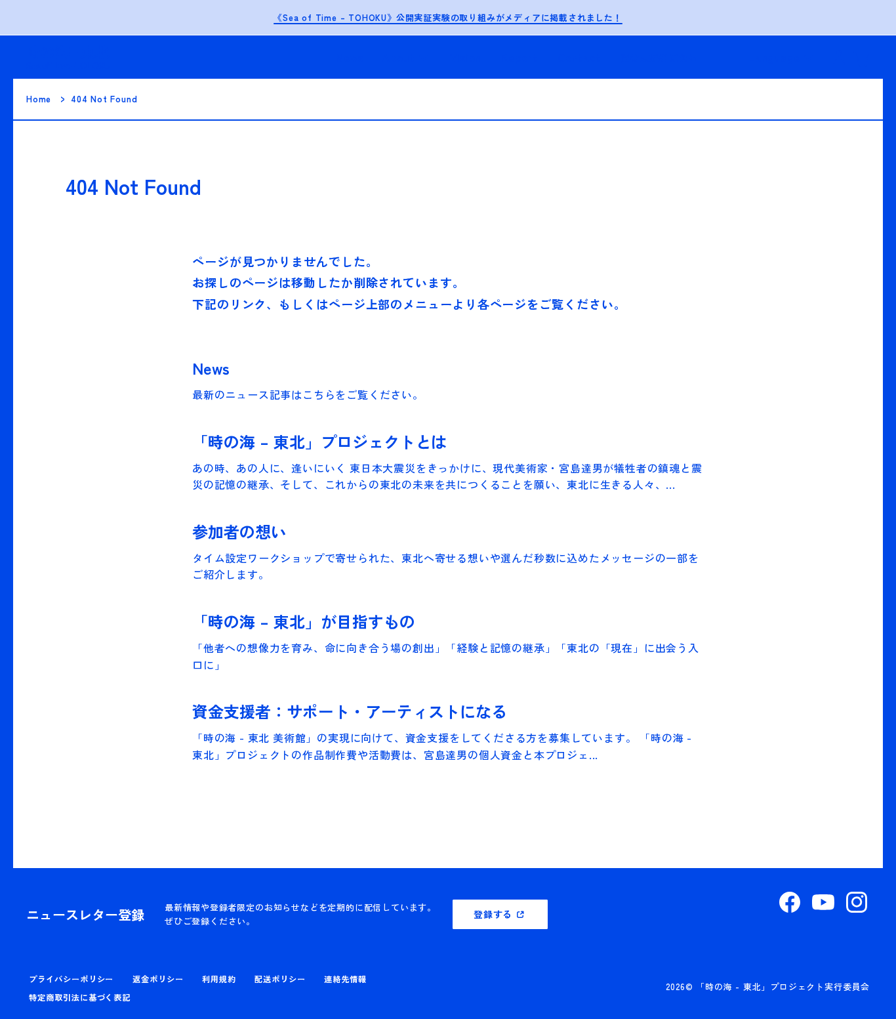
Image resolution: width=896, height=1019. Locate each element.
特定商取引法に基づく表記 (80, 997)
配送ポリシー (280, 979)
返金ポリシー (158, 979)
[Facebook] (790, 902)
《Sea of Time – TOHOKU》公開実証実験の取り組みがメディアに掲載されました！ (448, 17)
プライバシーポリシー (71, 979)
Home (38, 99)
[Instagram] (857, 902)
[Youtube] (823, 902)
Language (774, 57)
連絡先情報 (345, 979)
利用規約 (219, 979)
